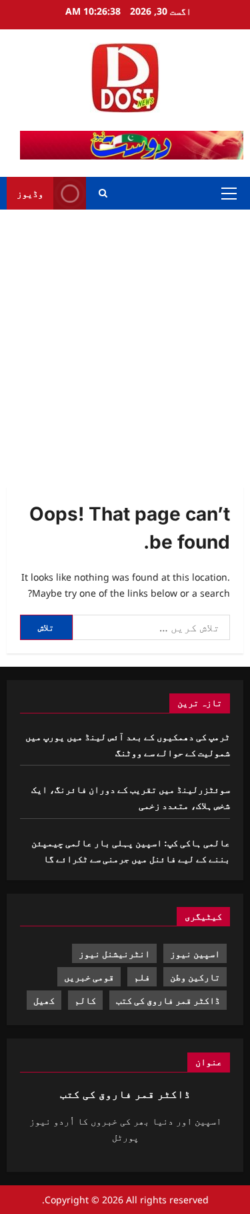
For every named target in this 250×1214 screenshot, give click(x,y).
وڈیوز (30, 193)
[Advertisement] (125, 341)
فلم (142, 976)
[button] (229, 194)
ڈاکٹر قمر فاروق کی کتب (168, 1000)
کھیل (44, 1000)
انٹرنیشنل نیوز (114, 953)
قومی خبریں (89, 976)
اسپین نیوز (195, 953)
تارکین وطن (195, 976)
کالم (85, 1000)
